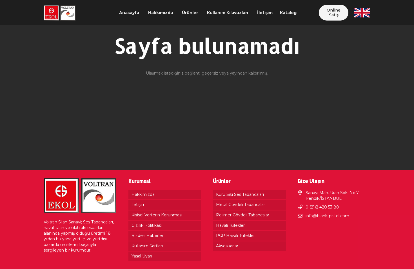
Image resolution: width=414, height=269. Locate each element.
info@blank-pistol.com (327, 215)
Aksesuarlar (227, 245)
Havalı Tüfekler (230, 225)
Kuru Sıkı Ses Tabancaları (240, 194)
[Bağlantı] (59, 13)
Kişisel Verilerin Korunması (157, 215)
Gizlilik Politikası (147, 225)
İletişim (139, 204)
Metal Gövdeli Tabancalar (240, 204)
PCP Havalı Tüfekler (235, 235)
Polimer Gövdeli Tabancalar (242, 215)
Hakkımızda (143, 194)
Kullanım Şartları (147, 245)
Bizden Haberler (147, 235)
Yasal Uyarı (142, 256)
